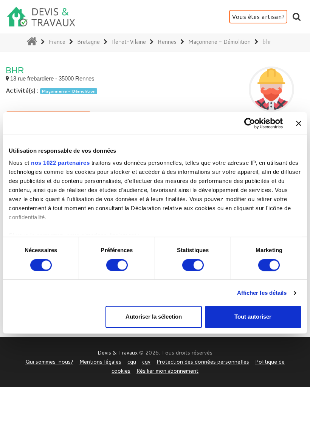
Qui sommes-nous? (49, 361)
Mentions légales (100, 361)
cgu (131, 361)
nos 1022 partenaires (60, 163)
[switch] (117, 265)
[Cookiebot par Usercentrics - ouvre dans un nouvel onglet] (250, 123)
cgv (146, 361)
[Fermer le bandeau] (298, 123)
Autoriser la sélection (154, 317)
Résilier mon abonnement (167, 371)
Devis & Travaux (118, 352)
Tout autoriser (252, 317)
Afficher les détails (262, 293)
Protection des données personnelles (203, 361)
